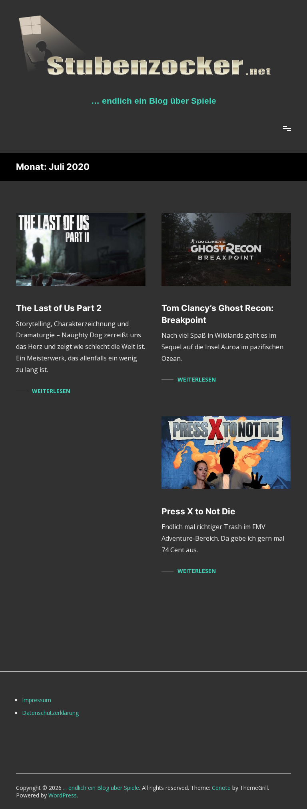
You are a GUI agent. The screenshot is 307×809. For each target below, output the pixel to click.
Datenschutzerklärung (50, 712)
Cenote (221, 787)
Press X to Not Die (198, 511)
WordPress (62, 795)
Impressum (36, 700)
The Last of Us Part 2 (59, 308)
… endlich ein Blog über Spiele (153, 100)
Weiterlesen (51, 391)
